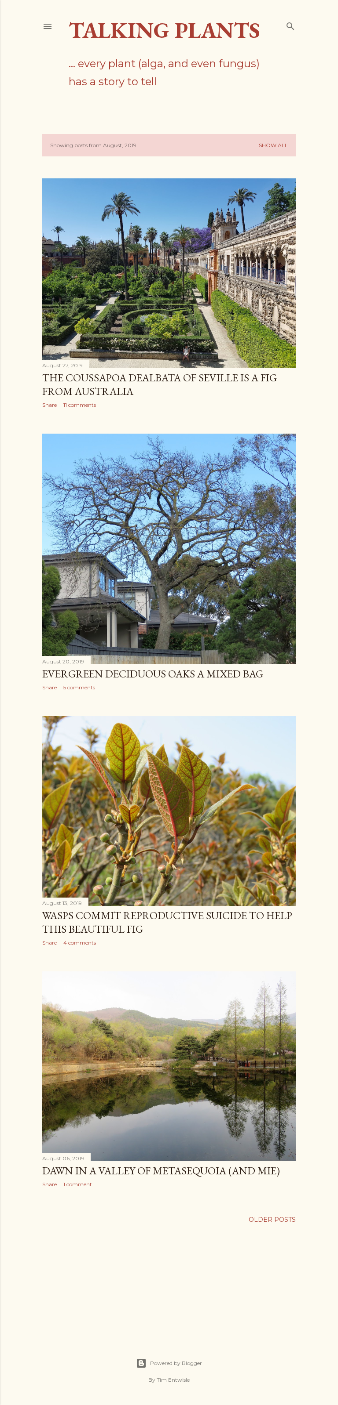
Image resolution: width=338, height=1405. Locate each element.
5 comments (79, 687)
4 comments (79, 942)
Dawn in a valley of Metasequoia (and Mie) (161, 1170)
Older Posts (272, 1220)
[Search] (290, 24)
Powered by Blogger (176, 1363)
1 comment (77, 1184)
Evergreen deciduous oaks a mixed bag (152, 674)
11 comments (79, 405)
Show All (273, 145)
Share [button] (49, 405)
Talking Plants (164, 30)
